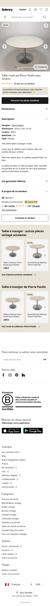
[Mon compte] (30, 9)
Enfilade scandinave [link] (11, 522)
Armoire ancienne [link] (10, 499)
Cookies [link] (7, 483)
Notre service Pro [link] (10, 558)
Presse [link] (5, 463)
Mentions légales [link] (11, 475)
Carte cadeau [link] (9, 554)
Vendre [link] (22, 9)
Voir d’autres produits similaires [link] (17, 274)
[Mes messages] (35, 9)
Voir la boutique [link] (9, 210)
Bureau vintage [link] (9, 510)
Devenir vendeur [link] (9, 570)
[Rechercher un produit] (45, 17)
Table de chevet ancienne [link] (13, 526)
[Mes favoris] (41, 9)
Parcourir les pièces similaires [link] (25, 100)
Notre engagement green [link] (14, 459)
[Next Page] (45, 46)
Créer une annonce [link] (11, 574)
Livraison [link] (7, 550)
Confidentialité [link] (10, 479)
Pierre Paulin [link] (18, 125)
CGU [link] (5, 471)
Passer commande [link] (12, 546)
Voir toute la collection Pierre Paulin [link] (19, 326)
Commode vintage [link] (10, 518)
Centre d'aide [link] (9, 487)
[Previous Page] (4, 46)
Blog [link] (4, 456)
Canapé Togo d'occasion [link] (13, 530)
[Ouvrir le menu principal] (5, 17)
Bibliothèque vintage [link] (11, 503)
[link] (8, 9)
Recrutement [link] (9, 467)
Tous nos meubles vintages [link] (14, 534)
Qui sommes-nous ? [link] (11, 452)
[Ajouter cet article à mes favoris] (46, 25)
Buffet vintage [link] (8, 507)
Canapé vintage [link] (9, 514)
